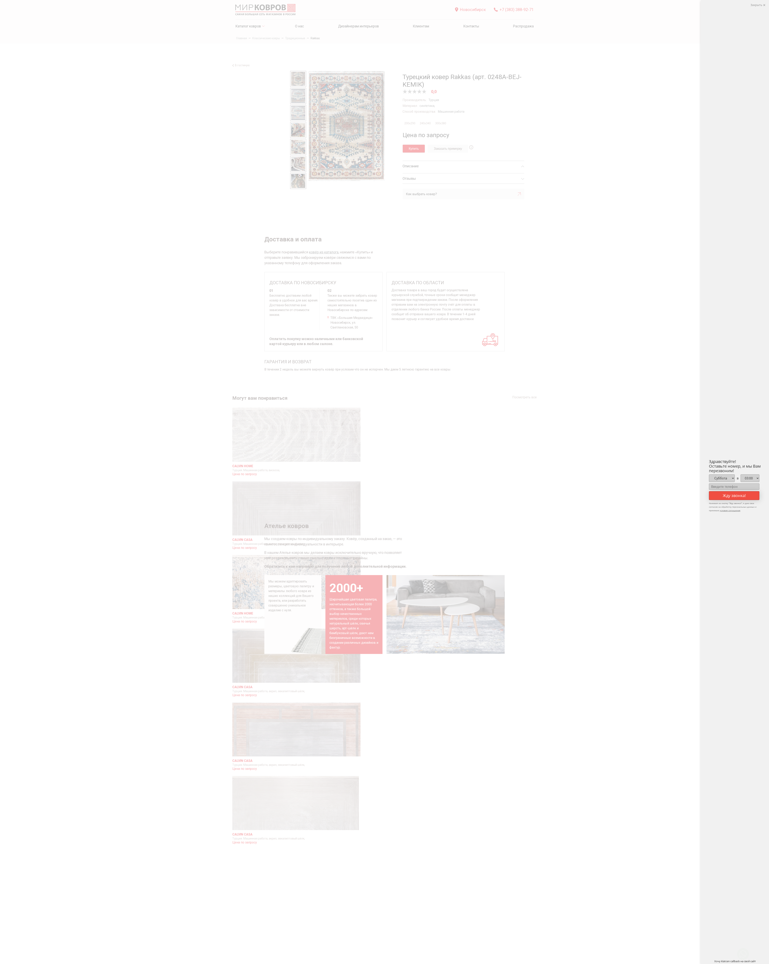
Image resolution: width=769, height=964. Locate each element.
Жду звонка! (734, 495)
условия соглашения (730, 510)
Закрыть (757, 5)
